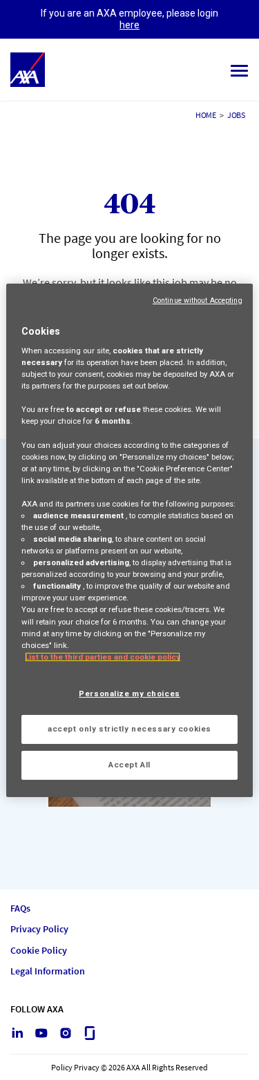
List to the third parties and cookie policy (102, 657)
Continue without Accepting (197, 299)
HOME (205, 115)
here (129, 24)
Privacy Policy (39, 929)
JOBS (236, 115)
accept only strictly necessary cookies (129, 729)
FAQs (20, 908)
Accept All (129, 764)
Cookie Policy (38, 950)
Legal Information (47, 971)
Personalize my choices (129, 693)
